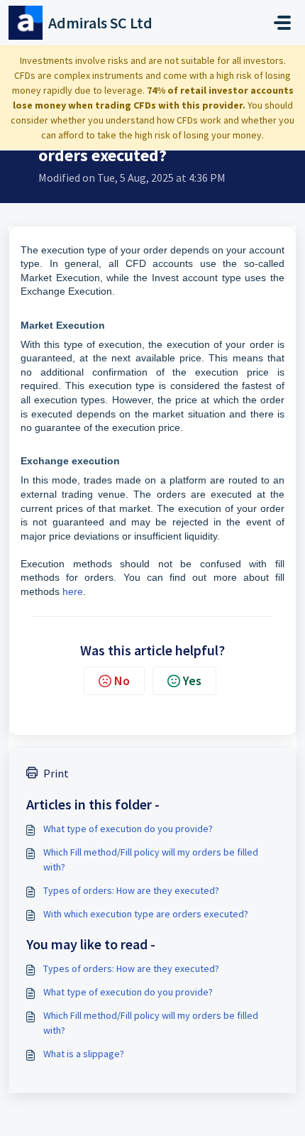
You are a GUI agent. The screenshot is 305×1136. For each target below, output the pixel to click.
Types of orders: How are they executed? (131, 890)
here (72, 591)
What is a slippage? (83, 1053)
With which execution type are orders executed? (145, 913)
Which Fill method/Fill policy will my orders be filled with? (150, 859)
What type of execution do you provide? (128, 828)
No (122, 680)
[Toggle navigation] (282, 23)
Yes (192, 680)
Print (56, 773)
